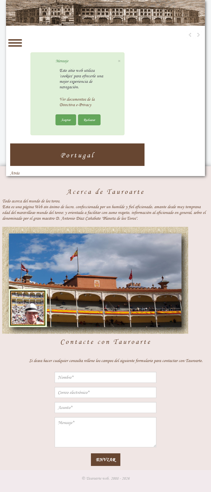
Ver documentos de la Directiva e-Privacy (77, 102)
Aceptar (66, 120)
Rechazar (89, 120)
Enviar (105, 459)
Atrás (14, 173)
